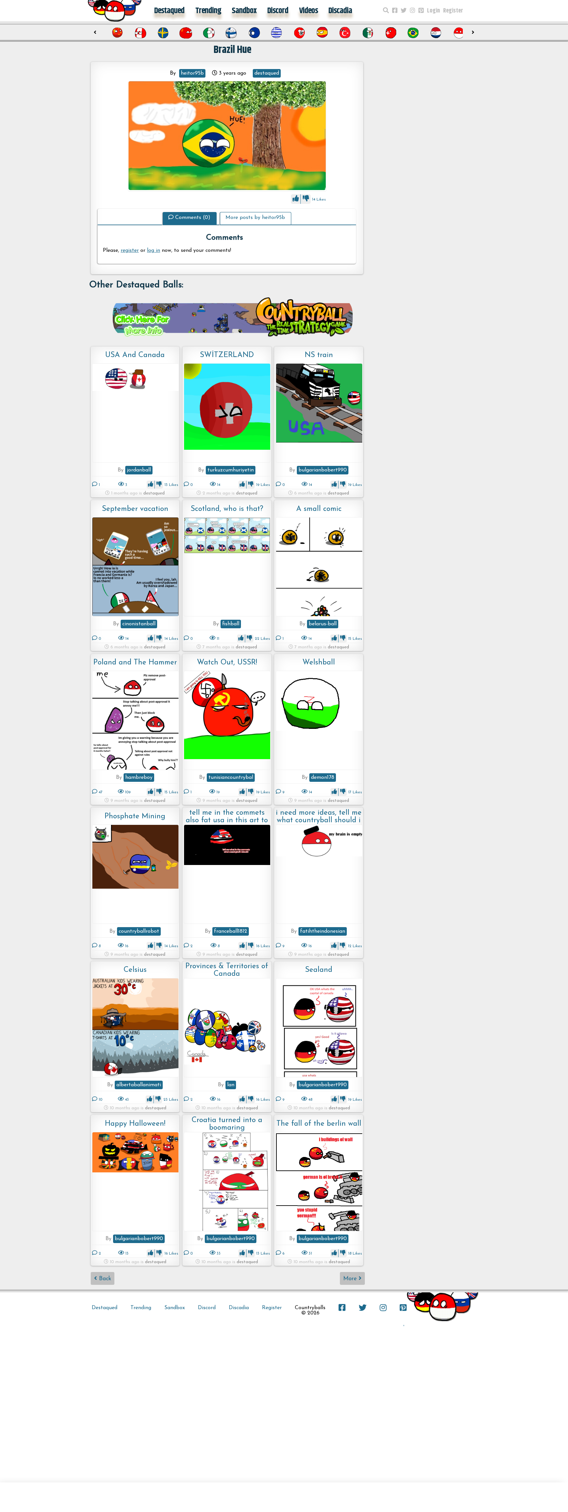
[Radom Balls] (227, 136)
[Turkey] (326, 32)
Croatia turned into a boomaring (227, 1123)
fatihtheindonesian (322, 931)
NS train (319, 355)
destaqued (266, 73)
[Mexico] (349, 32)
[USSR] (167, 32)
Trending (208, 11)
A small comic (319, 509)
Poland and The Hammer (135, 662)
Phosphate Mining (135, 816)
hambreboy (139, 777)
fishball (230, 624)
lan (230, 1085)
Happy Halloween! (135, 1124)
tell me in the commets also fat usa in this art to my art (227, 816)
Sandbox (244, 11)
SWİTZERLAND (227, 355)
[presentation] (95, 33)
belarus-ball (323, 624)
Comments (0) (192, 217)
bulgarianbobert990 (322, 470)
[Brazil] (394, 32)
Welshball (318, 662)
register (130, 250)
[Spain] (303, 32)
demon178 (322, 777)
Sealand (318, 970)
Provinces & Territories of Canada (226, 970)
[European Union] (235, 32)
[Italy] (190, 32)
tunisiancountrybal (230, 777)
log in (153, 250)
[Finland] (212, 32)
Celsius (135, 970)
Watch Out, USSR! (227, 662)
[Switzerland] (372, 32)
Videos (308, 11)
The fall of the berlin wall (318, 1124)
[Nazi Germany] (281, 32)
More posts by (255, 217)
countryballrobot (139, 931)
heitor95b (192, 73)
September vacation (135, 509)
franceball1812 (230, 931)
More (351, 1279)
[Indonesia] (440, 32)
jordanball (139, 470)
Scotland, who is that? (227, 509)
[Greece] (258, 32)
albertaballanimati (138, 1085)
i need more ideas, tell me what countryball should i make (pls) (319, 816)
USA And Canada (135, 355)
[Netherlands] (417, 32)
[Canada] (122, 32)
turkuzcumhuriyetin (230, 470)
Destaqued (169, 11)
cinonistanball (138, 624)
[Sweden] (144, 32)
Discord (277, 11)
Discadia (340, 11)
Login (433, 10)
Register (453, 10)
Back (104, 1279)
